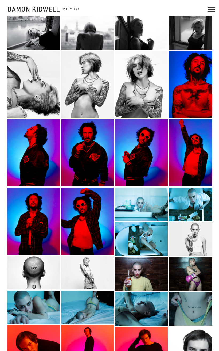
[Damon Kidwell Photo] (54, 9)
